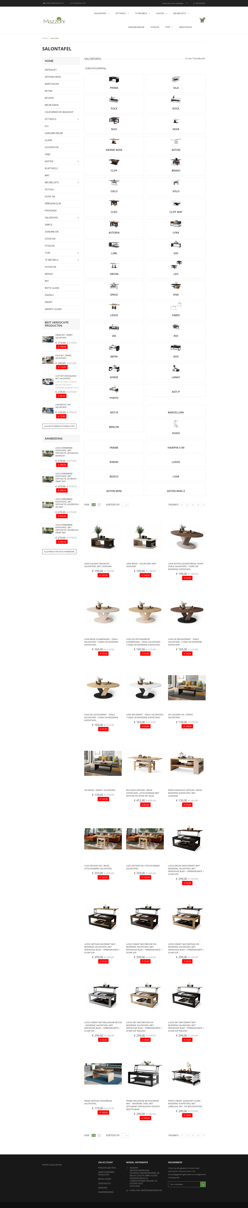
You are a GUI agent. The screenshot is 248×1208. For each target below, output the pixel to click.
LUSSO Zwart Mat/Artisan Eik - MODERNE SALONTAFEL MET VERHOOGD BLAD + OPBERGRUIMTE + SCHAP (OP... (186, 948)
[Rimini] (114, 456)
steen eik (50, 238)
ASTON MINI (114, 491)
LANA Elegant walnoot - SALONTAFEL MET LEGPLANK (98, 565)
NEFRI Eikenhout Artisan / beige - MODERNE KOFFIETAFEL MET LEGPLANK (185, 793)
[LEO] (176, 264)
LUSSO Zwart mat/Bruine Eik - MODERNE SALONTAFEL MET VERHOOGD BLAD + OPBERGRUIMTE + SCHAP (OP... (144, 948)
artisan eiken (53, 76)
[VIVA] (176, 285)
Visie (86, 504)
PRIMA (114, 87)
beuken (49, 98)
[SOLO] (176, 182)
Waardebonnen (106, 1192)
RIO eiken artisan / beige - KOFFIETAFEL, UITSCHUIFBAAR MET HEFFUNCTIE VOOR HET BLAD (142, 793)
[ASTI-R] (114, 406)
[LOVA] (176, 470)
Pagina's (173, 504)
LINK (114, 253)
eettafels (121, 13)
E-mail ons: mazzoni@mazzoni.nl (146, 1190)
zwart (48, 302)
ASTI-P (176, 391)
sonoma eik (52, 231)
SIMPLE (49, 224)
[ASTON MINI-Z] (176, 484)
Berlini (114, 427)
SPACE (114, 294)
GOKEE (114, 377)
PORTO (114, 398)
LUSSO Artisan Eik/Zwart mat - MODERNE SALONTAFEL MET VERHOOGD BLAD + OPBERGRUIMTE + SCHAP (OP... (102, 948)
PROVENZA (51, 210)
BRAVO (176, 170)
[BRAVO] (176, 161)
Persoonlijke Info (107, 1167)
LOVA (176, 476)
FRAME (114, 447)
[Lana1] (176, 368)
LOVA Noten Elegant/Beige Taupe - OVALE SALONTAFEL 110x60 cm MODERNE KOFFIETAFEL (186, 566)
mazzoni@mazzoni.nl (53, 3)
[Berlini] (114, 420)
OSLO (114, 191)
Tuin (167, 27)
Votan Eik (50, 266)
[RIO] (176, 326)
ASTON (176, 150)
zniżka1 (49, 295)
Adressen (102, 1187)
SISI (176, 253)
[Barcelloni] (176, 406)
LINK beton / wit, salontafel (63, 406)
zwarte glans (53, 309)
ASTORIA (114, 232)
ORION (114, 274)
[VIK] (114, 326)
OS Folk (49, 189)
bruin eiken (52, 105)
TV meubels (141, 13)
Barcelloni (176, 412)
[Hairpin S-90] (176, 441)
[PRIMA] (114, 78)
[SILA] (176, 78)
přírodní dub (53, 203)
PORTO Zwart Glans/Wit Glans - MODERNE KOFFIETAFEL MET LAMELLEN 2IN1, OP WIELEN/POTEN (185, 1103)
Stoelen (154, 27)
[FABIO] (176, 306)
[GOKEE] (114, 368)
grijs (47, 154)
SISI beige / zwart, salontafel (100, 790)
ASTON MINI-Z (176, 491)
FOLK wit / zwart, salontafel (63, 356)
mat (47, 175)
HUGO (176, 433)
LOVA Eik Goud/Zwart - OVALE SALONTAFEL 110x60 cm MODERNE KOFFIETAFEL (101, 717)
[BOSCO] (114, 470)
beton (48, 91)
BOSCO (114, 476)
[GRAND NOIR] (114, 140)
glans (48, 140)
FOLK (114, 108)
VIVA (176, 294)
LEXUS (114, 315)
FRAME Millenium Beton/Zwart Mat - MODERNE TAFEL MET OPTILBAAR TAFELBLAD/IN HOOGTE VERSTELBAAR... (143, 1105)
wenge (49, 273)
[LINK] (114, 244)
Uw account (105, 1162)
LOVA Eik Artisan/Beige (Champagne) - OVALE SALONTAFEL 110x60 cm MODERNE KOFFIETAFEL (143, 642)
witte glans (52, 288)
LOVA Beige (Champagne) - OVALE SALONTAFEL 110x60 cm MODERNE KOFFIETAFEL (101, 642)
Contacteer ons (78, 3)
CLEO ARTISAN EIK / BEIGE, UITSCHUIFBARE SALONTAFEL (98, 867)
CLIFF (114, 170)
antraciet (51, 69)
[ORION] (114, 264)
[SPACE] (114, 285)
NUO (114, 129)
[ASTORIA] (114, 223)
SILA (176, 87)
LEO (176, 274)
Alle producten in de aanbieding (59, 551)
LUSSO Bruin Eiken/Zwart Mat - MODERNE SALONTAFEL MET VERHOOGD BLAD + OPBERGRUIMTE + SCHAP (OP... (186, 869)
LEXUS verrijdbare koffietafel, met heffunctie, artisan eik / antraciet (67, 452)
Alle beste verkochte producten (59, 426)
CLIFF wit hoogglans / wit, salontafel (66, 377)
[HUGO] (176, 423)
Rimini (114, 462)
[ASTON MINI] (114, 484)
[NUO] (114, 120)
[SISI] (176, 244)
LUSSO (176, 462)
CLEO (114, 212)
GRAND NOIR (114, 150)
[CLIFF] (114, 161)
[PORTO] (114, 388)
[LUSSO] (176, 456)
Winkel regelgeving (52, 1164)
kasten (160, 13)
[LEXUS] (114, 306)
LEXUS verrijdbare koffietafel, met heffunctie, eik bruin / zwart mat (66, 477)
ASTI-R (114, 412)
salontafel (100, 13)
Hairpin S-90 (176, 447)
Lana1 (176, 377)
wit (47, 281)
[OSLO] (114, 182)
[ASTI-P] (176, 385)
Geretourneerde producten (106, 1173)
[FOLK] (114, 99)
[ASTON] (176, 140)
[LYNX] (176, 223)
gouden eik (52, 147)
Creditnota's (104, 1183)
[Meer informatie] (95, 575)
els (47, 126)
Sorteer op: (113, 504)
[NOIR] (176, 120)
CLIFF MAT (175, 212)
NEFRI (114, 356)
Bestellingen (104, 1179)
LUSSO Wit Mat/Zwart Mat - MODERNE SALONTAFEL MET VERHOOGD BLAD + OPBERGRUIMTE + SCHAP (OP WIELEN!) (186, 1026)
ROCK (175, 108)
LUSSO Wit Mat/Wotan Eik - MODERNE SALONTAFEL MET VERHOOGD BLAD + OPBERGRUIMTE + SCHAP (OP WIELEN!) (144, 1026)
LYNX (176, 232)
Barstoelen (185, 27)
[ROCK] (176, 99)
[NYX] (176, 347)
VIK (114, 336)
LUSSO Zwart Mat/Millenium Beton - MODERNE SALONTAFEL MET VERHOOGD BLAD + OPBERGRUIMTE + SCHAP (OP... (103, 1026)
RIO (176, 336)
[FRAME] (114, 441)
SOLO (176, 191)
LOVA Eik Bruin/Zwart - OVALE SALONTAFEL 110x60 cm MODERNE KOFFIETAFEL (185, 642)
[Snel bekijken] (89, 575)
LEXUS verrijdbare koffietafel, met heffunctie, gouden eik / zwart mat (67, 529)
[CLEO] (114, 202)
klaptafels (51, 168)
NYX (176, 356)
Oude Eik (50, 196)
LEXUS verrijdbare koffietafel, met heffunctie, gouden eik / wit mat (67, 503)
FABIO (176, 315)
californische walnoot (59, 112)
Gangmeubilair (136, 27)
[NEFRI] (114, 347)
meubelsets (179, 13)
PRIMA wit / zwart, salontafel (64, 336)
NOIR (176, 129)
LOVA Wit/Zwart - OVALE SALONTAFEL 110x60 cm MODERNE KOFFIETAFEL (145, 716)
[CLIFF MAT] (176, 202)
